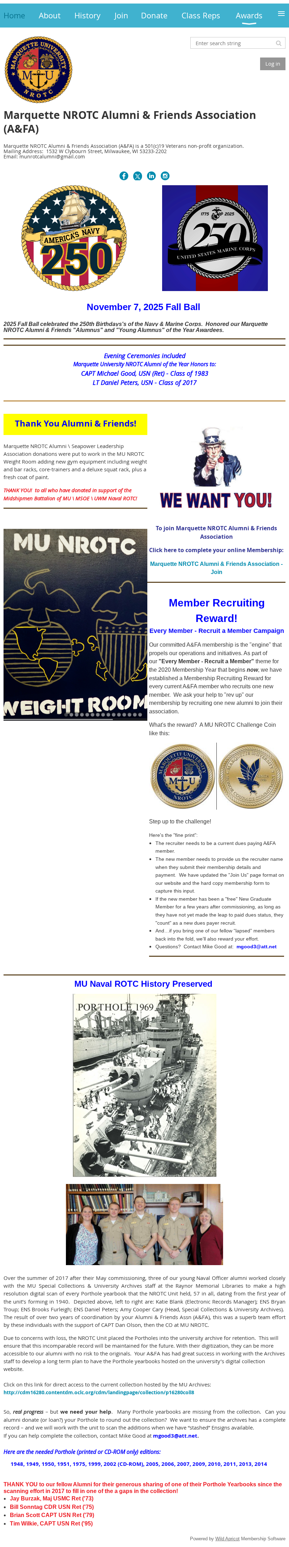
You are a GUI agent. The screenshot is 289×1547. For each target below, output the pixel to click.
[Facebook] (123, 175)
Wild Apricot (227, 1538)
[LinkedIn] (151, 175)
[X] (137, 175)
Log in (272, 63)
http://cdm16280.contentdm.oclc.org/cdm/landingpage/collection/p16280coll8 (99, 1392)
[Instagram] (165, 175)
